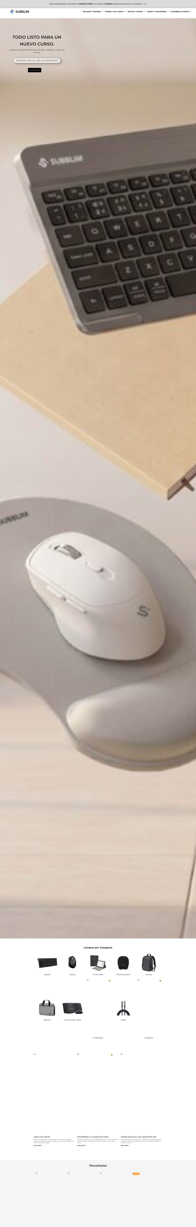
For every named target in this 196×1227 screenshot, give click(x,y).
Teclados (47, 975)
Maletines (47, 1020)
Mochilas (149, 975)
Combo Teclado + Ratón (72, 1020)
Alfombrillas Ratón (123, 975)
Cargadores (149, 1038)
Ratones (73, 975)
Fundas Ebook (98, 1038)
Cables (123, 1020)
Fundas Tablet (98, 975)
